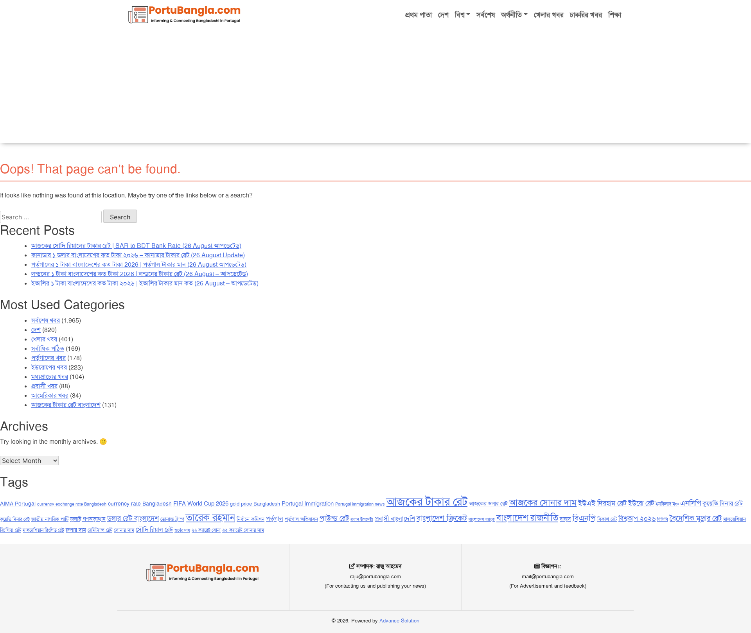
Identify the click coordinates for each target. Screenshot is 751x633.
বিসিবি (662, 519)
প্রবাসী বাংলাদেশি (395, 519)
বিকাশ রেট (607, 519)
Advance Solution (399, 620)
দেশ (443, 15)
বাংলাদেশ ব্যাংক (482, 519)
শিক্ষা (614, 15)
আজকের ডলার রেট (488, 503)
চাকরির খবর (586, 15)
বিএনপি (584, 518)
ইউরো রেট (641, 503)
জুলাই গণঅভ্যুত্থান (88, 518)
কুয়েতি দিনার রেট (722, 503)
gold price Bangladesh (255, 503)
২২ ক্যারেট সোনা (206, 530)
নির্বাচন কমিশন (250, 519)
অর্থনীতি (511, 15)
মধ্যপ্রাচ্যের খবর (49, 377)
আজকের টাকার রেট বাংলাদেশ (66, 405)
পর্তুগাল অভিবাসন (301, 519)
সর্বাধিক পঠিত (47, 348)
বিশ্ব (460, 15)
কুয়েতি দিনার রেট (15, 519)
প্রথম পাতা (418, 15)
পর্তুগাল (274, 519)
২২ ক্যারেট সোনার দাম (243, 530)
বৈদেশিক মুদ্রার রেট (696, 518)
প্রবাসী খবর (44, 386)
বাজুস (565, 518)
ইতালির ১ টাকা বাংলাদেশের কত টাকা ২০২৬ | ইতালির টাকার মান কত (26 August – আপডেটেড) (145, 283)
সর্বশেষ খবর (45, 320)
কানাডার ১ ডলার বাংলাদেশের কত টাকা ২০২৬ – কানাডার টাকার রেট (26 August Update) (138, 255)
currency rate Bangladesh (140, 503)
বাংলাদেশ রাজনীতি (527, 518)
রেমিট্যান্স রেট (100, 530)
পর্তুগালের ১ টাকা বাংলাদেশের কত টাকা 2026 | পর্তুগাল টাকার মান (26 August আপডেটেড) (138, 264)
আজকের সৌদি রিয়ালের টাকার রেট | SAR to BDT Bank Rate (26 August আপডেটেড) (136, 246)
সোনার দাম (124, 530)
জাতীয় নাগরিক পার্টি (49, 519)
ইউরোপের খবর (49, 367)
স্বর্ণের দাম (182, 530)
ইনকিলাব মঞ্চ (667, 504)
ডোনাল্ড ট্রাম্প (172, 519)
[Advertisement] (375, 88)
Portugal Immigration (308, 503)
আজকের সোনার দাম (543, 502)
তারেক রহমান (210, 517)
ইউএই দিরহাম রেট (602, 503)
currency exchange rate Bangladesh (71, 504)
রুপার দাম (76, 529)
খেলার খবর (549, 15)
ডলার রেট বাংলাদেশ (133, 518)
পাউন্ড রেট (334, 518)
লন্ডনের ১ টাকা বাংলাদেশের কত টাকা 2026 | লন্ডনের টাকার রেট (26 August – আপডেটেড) (139, 274)
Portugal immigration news (360, 504)
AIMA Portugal (18, 503)
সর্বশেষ (485, 15)
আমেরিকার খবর (49, 395)
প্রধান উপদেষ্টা (361, 519)
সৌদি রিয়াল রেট (154, 529)
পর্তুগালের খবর (48, 358)
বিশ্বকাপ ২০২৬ (637, 518)
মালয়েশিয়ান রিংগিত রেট (43, 530)
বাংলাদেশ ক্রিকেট (442, 518)
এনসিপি (690, 503)
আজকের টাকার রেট (426, 502)
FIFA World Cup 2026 (200, 503)
